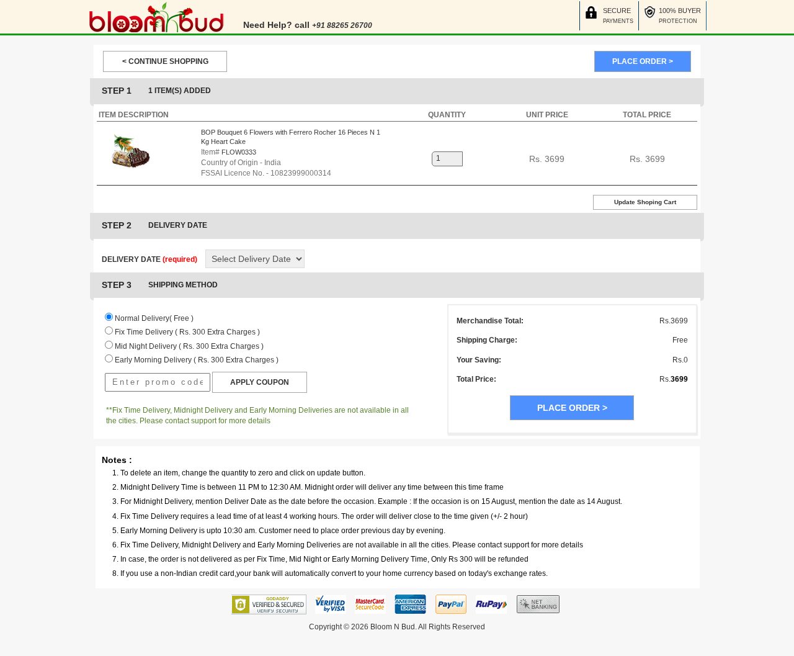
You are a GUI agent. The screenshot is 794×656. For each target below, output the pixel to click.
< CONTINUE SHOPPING (165, 61)
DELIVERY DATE (149, 259)
